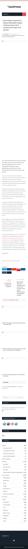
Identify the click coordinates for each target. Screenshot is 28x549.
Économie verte (6, 467)
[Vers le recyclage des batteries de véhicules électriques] (14, 365)
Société (4, 499)
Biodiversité (6, 480)
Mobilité (5, 518)
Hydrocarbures (13, 35)
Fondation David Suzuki (8, 453)
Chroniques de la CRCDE (9, 450)
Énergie (7, 35)
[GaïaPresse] (14, 6)
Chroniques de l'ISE (7, 448)
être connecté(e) (11, 386)
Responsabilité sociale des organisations (13, 36)
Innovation (5, 469)
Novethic (7, 261)
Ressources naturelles (8, 494)
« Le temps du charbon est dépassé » (7, 284)
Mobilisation (6, 515)
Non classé (4, 496)
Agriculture (5, 464)
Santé (4, 521)
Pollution (5, 491)
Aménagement (6, 477)
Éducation (5, 510)
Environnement (5, 475)
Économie (4, 461)
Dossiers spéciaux (6, 459)
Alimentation (6, 502)
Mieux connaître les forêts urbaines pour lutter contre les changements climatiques (14, 349)
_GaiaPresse (6, 34)
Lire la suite (5, 253)
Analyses (4, 445)
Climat (3, 35)
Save (19, 269)
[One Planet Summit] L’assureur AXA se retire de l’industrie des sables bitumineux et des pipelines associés (21, 288)
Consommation (6, 504)
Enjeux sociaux (6, 513)
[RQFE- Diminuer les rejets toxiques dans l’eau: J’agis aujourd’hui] (14, 314)
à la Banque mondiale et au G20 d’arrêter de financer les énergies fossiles (13, 238)
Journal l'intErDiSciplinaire (9, 456)
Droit (4, 507)
